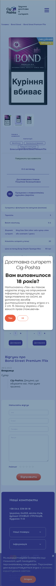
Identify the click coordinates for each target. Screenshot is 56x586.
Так (10, 318)
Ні (23, 318)
